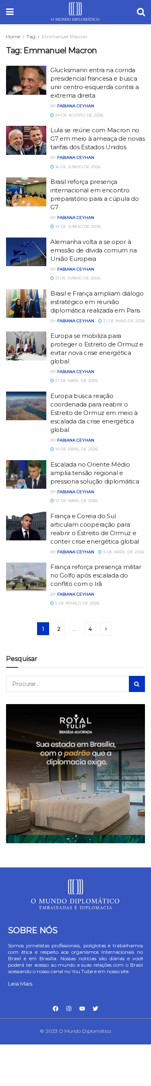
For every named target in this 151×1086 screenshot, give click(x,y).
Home (13, 36)
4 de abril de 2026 (123, 551)
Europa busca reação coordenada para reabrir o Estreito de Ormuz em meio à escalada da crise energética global (94, 413)
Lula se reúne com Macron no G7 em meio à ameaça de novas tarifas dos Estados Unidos (97, 138)
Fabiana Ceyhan (75, 105)
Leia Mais (20, 983)
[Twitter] (95, 1008)
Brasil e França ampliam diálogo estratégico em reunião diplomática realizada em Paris (97, 302)
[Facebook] (55, 1008)
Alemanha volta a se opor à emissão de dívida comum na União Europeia (93, 250)
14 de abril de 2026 (76, 449)
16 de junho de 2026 (77, 166)
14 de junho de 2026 (77, 226)
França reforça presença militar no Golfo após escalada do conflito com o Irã (95, 575)
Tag (31, 36)
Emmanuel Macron (64, 36)
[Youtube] (82, 1008)
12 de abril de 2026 (76, 500)
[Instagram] (68, 1008)
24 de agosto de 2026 (78, 115)
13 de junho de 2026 (77, 278)
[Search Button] (137, 684)
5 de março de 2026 (76, 603)
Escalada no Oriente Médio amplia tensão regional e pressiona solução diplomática (94, 473)
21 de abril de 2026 (76, 380)
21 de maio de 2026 (123, 320)
